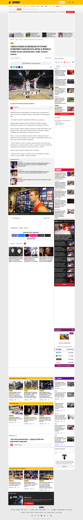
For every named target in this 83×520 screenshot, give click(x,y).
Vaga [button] (73, 452)
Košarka (21, 39)
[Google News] (72, 62)
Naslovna (12, 39)
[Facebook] (56, 62)
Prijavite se (29, 503)
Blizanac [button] (61, 452)
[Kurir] (14, 2)
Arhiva (45, 512)
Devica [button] (69, 452)
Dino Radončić (14, 227)
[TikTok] (67, 62)
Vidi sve (64, 284)
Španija (21, 227)
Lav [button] (66, 452)
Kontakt (27, 512)
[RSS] (70, 62)
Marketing (23, 512)
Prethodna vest (16, 218)
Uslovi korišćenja (58, 512)
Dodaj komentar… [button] (18, 445)
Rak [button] (64, 452)
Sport (17, 39)
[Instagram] (59, 62)
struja (26, 227)
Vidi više (64, 466)
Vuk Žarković (17, 57)
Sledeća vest (46, 218)
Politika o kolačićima (39, 512)
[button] (48, 58)
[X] (61, 62)
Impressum (32, 512)
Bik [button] (58, 452)
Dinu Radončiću (40, 119)
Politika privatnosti (51, 512)
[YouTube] (64, 62)
